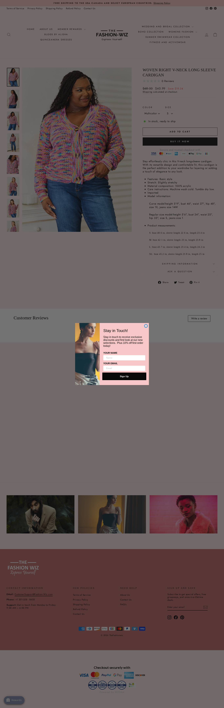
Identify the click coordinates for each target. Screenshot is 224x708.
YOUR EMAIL (110, 363)
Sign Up (124, 376)
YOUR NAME (110, 353)
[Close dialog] (146, 326)
